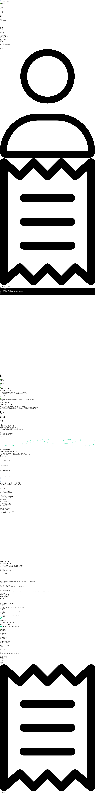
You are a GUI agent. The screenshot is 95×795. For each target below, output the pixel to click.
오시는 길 (1, 636)
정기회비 (2, 379)
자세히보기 (2, 662)
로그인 (1, 4)
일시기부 (2, 380)
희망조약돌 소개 (3, 633)
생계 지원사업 (2, 408)
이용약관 (1, 632)
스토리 (1, 395)
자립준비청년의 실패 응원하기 (7, 293)
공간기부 (5, 567)
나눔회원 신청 (8, 286)
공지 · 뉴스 (4, 599)
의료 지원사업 (7, 408)
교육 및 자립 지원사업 (20, 408)
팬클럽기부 (2, 567)
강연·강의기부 (9, 567)
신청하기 (1, 663)
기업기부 (2, 383)
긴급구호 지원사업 (33, 408)
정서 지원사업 (27, 408)
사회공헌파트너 (4, 456)
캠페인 (4, 395)
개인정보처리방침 (3, 630)
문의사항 (1, 634)
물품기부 (2, 381)
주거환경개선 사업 (13, 408)
